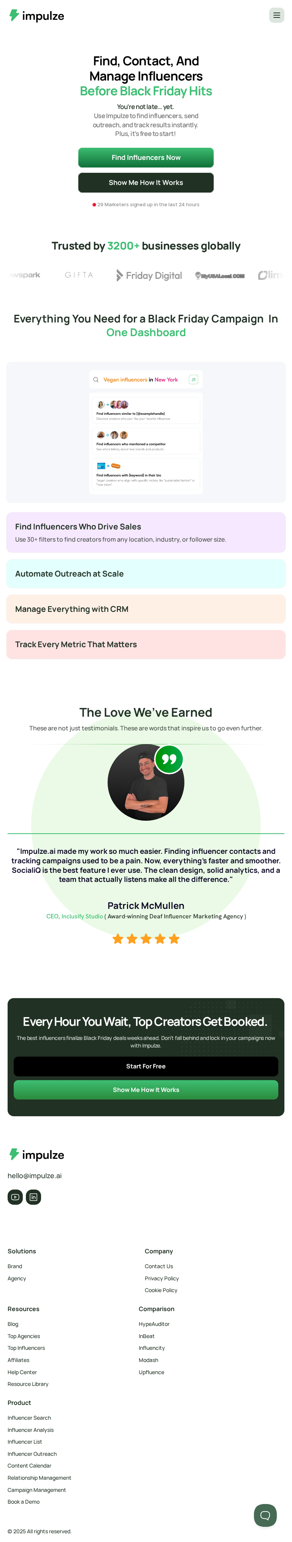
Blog (13, 1323)
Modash (148, 1359)
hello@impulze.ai (35, 1175)
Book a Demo (24, 1501)
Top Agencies (24, 1336)
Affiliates (18, 1359)
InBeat (147, 1336)
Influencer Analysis (31, 1429)
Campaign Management (37, 1489)
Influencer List (25, 1441)
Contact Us (159, 1266)
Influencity (152, 1347)
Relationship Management (39, 1477)
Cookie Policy (161, 1290)
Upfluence (151, 1372)
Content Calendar (29, 1465)
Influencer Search (29, 1417)
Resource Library (28, 1383)
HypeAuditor (154, 1323)
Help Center (22, 1372)
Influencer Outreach (32, 1453)
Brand (15, 1266)
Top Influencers (26, 1347)
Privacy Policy (162, 1278)
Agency (17, 1278)
